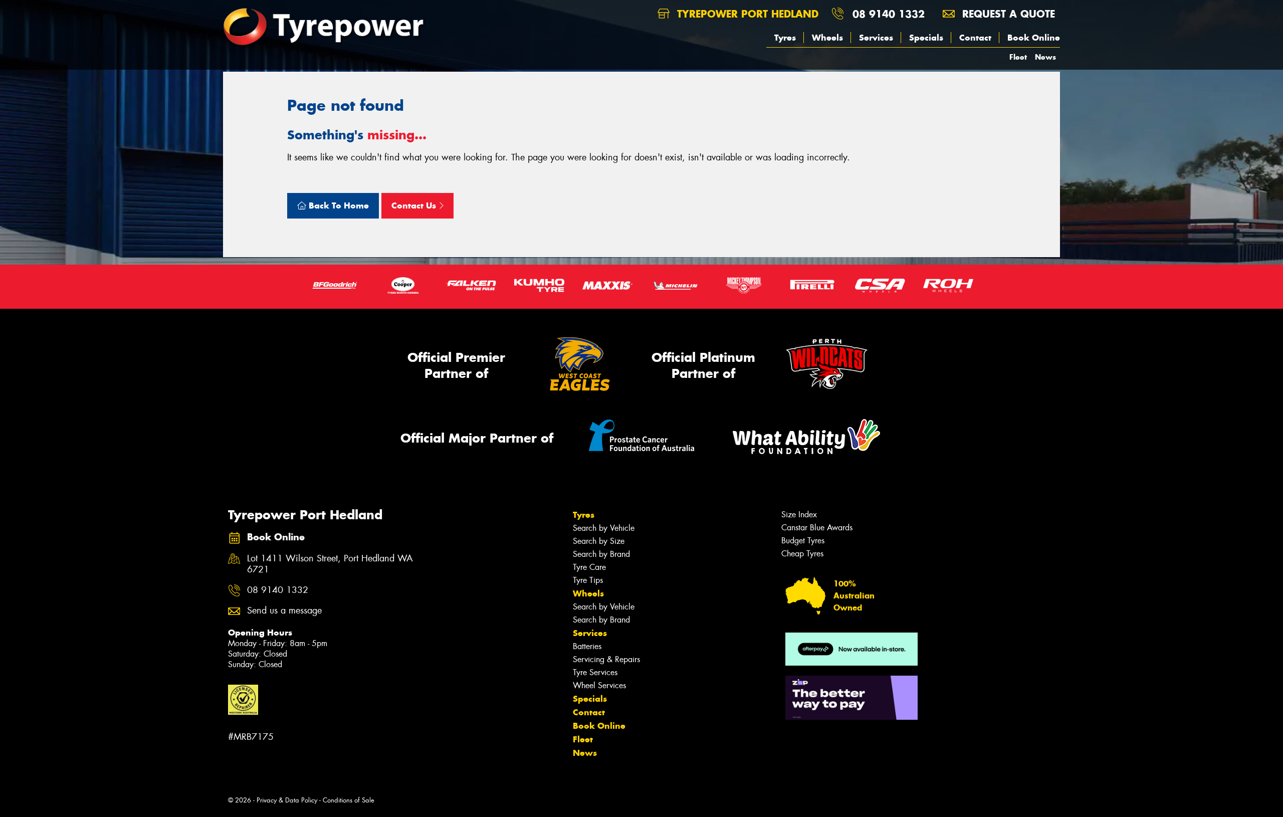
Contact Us (415, 205)
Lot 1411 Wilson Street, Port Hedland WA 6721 (330, 564)
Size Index (799, 514)
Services (876, 37)
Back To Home (337, 205)
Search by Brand (601, 554)
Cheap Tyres (802, 553)
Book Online (1033, 37)
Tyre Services (595, 672)
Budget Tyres (802, 540)
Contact (975, 37)
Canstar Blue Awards (816, 527)
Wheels (827, 37)
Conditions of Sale (348, 800)
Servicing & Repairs (606, 659)
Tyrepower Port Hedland (746, 14)
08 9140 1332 (888, 14)
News (1045, 57)
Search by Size (598, 541)
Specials (926, 37)
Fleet (1018, 57)
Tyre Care (589, 567)
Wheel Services (599, 685)
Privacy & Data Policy (287, 800)
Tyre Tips (588, 580)
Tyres (785, 37)
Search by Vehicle (603, 528)
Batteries (587, 646)
